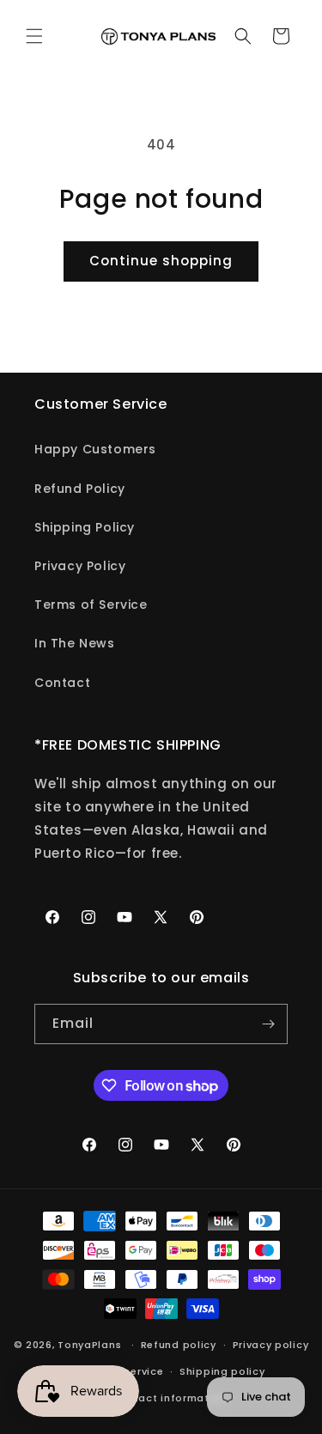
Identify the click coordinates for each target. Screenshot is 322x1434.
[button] (34, 36)
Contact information (169, 1398)
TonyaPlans (89, 1345)
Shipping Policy (84, 527)
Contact (62, 682)
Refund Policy (79, 488)
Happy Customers (95, 449)
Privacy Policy (79, 565)
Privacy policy (271, 1345)
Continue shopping (161, 261)
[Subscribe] (268, 1024)
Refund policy (178, 1345)
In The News (74, 643)
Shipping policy (222, 1371)
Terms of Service (91, 604)
